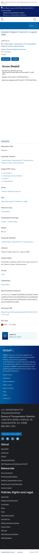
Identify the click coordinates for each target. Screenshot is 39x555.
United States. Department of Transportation (17, 242)
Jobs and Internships (8, 460)
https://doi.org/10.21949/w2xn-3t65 (14, 201)
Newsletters (5, 211)
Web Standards (6, 538)
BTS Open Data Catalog (9, 477)
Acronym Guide (6, 488)
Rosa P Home (7, 375)
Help (4, 392)
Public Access (7, 385)
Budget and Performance (9, 501)
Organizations (8, 181)
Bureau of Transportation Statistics (14, 15)
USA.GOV (20, 552)
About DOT (5, 497)
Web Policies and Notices (9, 534)
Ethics (3, 508)
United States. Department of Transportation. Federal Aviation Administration (19, 45)
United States (13, 222)
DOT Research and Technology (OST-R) (14, 464)
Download (5, 59)
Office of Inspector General (10, 523)
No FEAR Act (5, 519)
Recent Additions (9, 381)
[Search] (35, 19)
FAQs (3, 456)
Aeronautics (7, 173)
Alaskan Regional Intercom (16, 49)
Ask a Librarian (6, 473)
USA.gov (4, 530)
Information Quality (7, 516)
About (5, 395)
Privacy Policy (6, 527)
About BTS (4, 449)
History (6, 178)
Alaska (3, 222)
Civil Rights (5, 504)
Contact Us (6, 398)
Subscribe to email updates (11, 434)
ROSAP (7, 350)
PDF (3, 274)
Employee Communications (12, 176)
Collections (6, 378)
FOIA (3, 512)
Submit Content (8, 388)
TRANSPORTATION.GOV (8, 552)
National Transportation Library (11, 480)
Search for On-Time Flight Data (11, 484)
